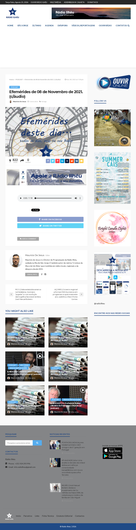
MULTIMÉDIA (55, 2)
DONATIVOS (93, 2)
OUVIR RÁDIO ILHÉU (39, 2)
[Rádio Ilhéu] (12, 13)
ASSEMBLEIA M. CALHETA (74, 2)
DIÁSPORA (63, 25)
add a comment (29, 239)
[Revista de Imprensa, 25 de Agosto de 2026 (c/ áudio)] (24, 332)
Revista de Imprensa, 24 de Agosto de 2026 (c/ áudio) (67, 338)
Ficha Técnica (48, 516)
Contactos (79, 516)
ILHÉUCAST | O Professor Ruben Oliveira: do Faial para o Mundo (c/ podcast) (66, 405)
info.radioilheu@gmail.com (24, 467)
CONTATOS (121, 25)
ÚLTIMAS (36, 25)
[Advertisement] (68, 49)
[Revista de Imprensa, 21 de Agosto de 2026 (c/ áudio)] (68, 366)
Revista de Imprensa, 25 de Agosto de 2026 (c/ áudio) (24, 338)
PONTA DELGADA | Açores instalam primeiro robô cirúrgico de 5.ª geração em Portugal (73, 446)
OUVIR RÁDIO (105, 25)
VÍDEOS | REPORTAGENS (83, 25)
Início (18, 516)
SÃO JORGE (22, 25)
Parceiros (28, 516)
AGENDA (49, 25)
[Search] (128, 25)
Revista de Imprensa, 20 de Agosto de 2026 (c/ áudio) (24, 406)
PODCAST (14, 87)
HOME (10, 25)
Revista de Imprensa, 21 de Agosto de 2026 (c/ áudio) (66, 372)
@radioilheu (99, 303)
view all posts (32, 274)
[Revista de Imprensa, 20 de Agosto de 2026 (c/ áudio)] (24, 400)
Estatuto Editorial (64, 516)
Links (37, 516)
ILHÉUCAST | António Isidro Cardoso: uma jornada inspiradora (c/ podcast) (24, 372)
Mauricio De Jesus (19, 101)
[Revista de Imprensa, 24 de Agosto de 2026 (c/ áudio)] (68, 332)
